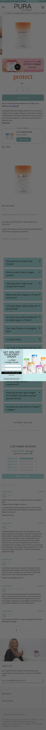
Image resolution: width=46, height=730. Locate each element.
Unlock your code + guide (11, 372)
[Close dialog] (1, 350)
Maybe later (11, 375)
